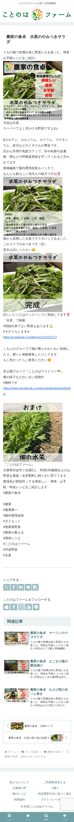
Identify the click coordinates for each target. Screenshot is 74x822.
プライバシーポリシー (54, 799)
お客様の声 (19, 788)
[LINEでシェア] (28, 587)
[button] (35, 587)
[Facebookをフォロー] (13, 607)
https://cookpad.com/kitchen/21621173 (30, 337)
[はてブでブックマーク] (21, 587)
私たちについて (19, 782)
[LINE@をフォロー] (36, 607)
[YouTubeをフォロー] (28, 607)
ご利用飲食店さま (55, 782)
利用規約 (19, 799)
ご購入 (55, 788)
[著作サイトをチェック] (6, 607)
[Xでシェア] (6, 587)
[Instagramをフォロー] (21, 607)
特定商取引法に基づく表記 (54, 793)
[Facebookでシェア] (13, 587)
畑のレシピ (19, 793)
